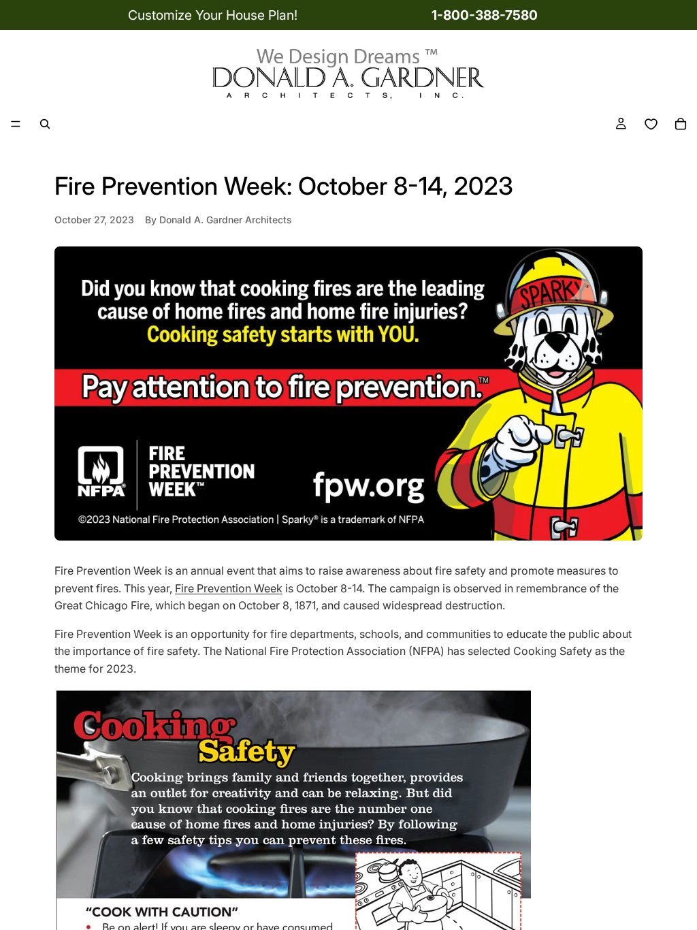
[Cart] (681, 124)
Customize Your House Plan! (212, 15)
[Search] (45, 124)
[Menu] (15, 124)
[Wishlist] (651, 124)
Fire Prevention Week (228, 588)
